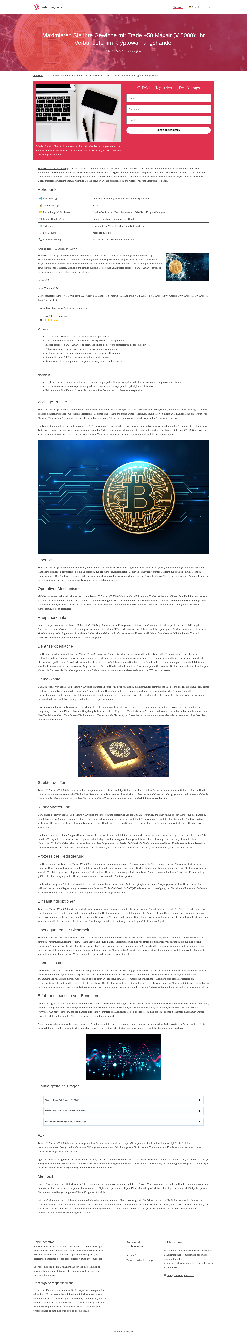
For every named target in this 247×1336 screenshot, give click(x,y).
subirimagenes (52, 7)
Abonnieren (178, 7)
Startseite (38, 75)
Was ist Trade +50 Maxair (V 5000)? (62, 1100)
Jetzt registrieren (168, 130)
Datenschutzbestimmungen (140, 1260)
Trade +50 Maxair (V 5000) (52, 168)
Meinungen (132, 1254)
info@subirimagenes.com (180, 1275)
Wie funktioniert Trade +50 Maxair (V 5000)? (66, 1111)
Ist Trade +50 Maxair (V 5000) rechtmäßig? (65, 1121)
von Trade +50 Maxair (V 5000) (72, 686)
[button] (210, 7)
